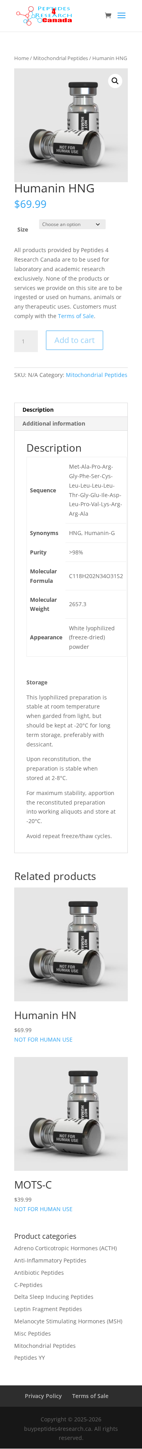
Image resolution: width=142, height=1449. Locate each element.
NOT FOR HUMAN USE (45, 1025)
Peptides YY (29, 1357)
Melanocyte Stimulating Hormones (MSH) (68, 1321)
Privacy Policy (43, 1396)
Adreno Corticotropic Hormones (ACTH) (65, 1248)
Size (22, 229)
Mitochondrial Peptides (60, 58)
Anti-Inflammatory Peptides (50, 1260)
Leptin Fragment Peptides (48, 1309)
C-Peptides (28, 1285)
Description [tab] (38, 409)
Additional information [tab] (53, 423)
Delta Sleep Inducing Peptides (53, 1296)
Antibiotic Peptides (39, 1272)
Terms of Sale (76, 316)
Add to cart (74, 340)
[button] (115, 81)
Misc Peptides (32, 1333)
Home (21, 58)
